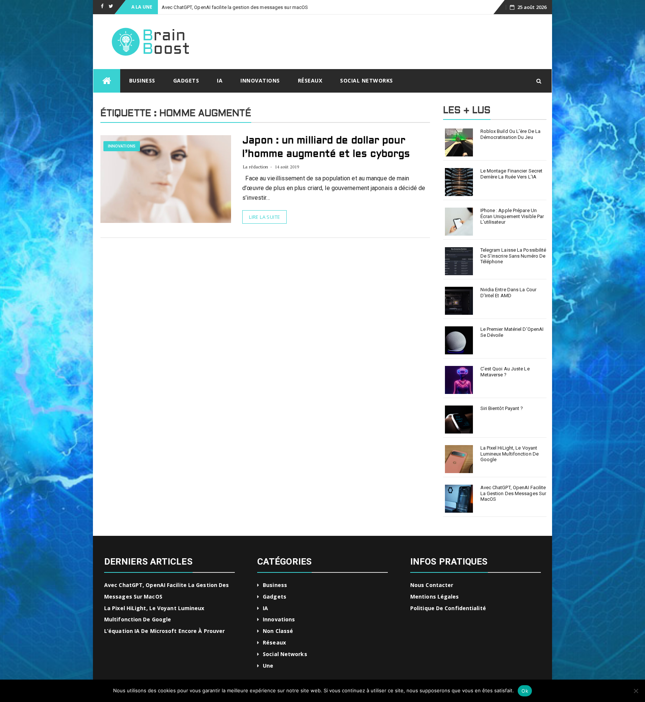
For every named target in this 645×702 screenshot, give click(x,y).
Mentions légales (434, 596)
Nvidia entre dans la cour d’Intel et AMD (508, 292)
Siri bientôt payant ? (501, 408)
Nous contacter (431, 584)
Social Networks (366, 80)
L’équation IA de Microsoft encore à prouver (164, 630)
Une (268, 665)
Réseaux (310, 80)
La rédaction (255, 167)
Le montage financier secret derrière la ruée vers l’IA (511, 174)
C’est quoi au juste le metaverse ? (505, 372)
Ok (524, 691)
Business (142, 80)
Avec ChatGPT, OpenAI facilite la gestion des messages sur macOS (513, 493)
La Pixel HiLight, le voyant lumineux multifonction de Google (509, 453)
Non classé (278, 630)
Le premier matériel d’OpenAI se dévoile (512, 332)
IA (219, 80)
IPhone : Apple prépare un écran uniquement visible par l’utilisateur (512, 216)
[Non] (635, 691)
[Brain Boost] (106, 81)
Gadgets (186, 80)
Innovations (260, 80)
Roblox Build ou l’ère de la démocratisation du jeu (510, 134)
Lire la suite (264, 217)
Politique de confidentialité (448, 608)
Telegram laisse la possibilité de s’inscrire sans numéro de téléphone (513, 255)
